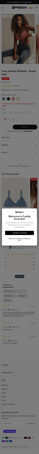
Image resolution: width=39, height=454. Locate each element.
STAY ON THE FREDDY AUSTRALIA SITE (19, 239)
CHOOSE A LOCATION (19, 233)
